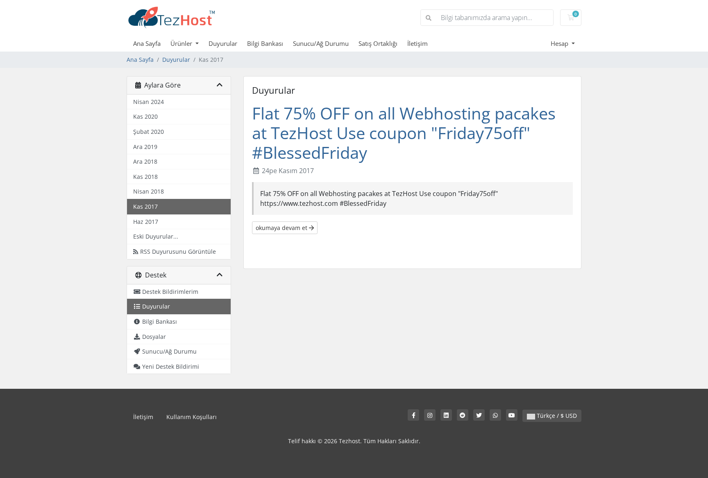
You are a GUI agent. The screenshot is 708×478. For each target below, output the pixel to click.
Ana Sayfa (147, 43)
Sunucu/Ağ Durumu (321, 43)
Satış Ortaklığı (378, 43)
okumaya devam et (282, 228)
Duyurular (223, 43)
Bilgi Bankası (265, 43)
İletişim (417, 43)
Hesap (560, 43)
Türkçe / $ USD (556, 415)
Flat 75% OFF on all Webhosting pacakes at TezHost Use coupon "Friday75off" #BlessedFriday (404, 133)
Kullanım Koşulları (191, 417)
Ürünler (182, 43)
